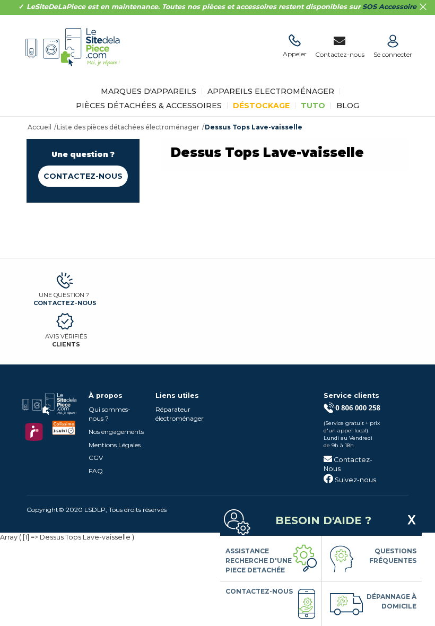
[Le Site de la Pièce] (76, 73)
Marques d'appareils (148, 91)
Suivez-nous (354, 480)
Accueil (39, 127)
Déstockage (261, 105)
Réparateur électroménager (179, 413)
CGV (96, 458)
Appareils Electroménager (270, 91)
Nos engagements (116, 432)
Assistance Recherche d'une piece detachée (258, 560)
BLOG (347, 105)
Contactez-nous (83, 176)
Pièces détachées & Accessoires (149, 105)
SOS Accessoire (389, 7)
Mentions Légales (115, 445)
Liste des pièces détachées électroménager (128, 127)
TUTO (313, 105)
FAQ (96, 471)
